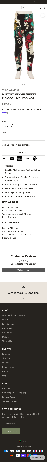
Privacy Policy (8, 397)
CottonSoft (7, 328)
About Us (6, 388)
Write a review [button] (23, 270)
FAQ (4, 375)
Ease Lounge (8, 324)
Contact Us (7, 371)
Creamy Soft (8, 332)
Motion (5, 337)
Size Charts (7, 358)
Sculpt (5, 319)
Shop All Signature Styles (13, 315)
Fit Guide (6, 354)
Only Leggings (10, 90)
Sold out (23, 153)
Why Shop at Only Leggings (14, 392)
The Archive (7, 341)
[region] (23, 290)
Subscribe (11, 431)
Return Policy (8, 367)
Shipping (6, 362)
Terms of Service (9, 401)
